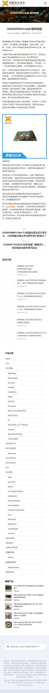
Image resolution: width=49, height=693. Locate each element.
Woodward (12, 453)
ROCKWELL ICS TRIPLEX (18, 425)
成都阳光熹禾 (40, 683)
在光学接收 (10, 206)
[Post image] (8, 269)
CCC (7, 363)
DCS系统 (9, 368)
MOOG (11, 557)
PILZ (10, 515)
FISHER (11, 387)
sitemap (19, 685)
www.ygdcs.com (30, 683)
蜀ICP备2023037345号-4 (16, 683)
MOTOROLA (13, 415)
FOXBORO (12, 392)
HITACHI (11, 401)
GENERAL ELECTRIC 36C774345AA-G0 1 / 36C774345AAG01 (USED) (31, 281)
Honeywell (12, 406)
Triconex (11, 429)
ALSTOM (11, 482)
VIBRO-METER (12, 548)
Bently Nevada (13, 567)
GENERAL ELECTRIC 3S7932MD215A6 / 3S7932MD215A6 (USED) (27, 269)
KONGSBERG (13, 505)
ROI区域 (22, 57)
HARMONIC (12, 496)
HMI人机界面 (11, 448)
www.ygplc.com (28, 685)
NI (9, 420)
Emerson (11, 383)
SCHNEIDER (13, 529)
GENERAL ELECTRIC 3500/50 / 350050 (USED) (29, 321)
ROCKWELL (10, 538)
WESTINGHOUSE (15, 434)
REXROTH (12, 524)
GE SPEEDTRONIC (15, 491)
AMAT (8, 359)
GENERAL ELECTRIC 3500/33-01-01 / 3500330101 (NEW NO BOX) (31, 334)
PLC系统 (9, 472)
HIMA (10, 397)
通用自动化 (10, 572)
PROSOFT (12, 519)
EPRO (10, 487)
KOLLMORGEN (14, 501)
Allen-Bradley (13, 378)
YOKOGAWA (13, 439)
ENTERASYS (11, 444)
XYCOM (11, 533)
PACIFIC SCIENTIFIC (16, 510)
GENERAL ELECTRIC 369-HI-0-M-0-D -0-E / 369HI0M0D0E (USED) (31, 308)
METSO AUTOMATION (17, 411)
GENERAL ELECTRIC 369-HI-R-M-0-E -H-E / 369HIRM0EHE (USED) (31, 295)
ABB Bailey (12, 373)
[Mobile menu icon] (45, 3)
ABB (9, 477)
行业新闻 (17, 33)
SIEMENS (9, 543)
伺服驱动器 (10, 552)
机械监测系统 (11, 562)
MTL (7, 467)
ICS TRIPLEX (11, 458)
